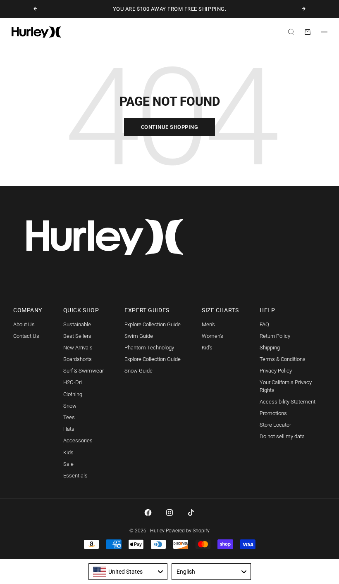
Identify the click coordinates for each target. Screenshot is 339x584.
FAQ (264, 324)
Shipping (270, 347)
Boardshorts (77, 359)
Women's (212, 336)
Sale (68, 464)
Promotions (273, 413)
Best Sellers (77, 336)
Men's (208, 324)
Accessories (78, 440)
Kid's (207, 347)
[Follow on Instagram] (169, 512)
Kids (68, 452)
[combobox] (128, 571)
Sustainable (77, 324)
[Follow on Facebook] (148, 512)
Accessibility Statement (287, 402)
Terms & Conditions (283, 359)
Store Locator (275, 425)
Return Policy (275, 336)
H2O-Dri (72, 382)
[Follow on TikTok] (191, 512)
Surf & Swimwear (83, 371)
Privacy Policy (276, 371)
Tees (69, 417)
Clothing (72, 394)
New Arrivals (78, 347)
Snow (69, 406)
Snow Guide (138, 371)
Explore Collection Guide (152, 324)
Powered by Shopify (188, 531)
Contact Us (26, 336)
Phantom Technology (149, 347)
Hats (68, 429)
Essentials (75, 475)
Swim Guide (138, 336)
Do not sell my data (282, 436)
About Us (24, 324)
